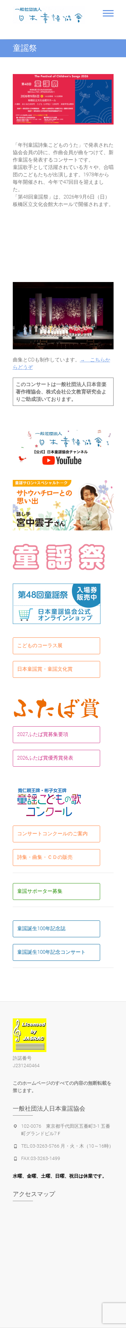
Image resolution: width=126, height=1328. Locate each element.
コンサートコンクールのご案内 (52, 834)
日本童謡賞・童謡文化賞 (45, 669)
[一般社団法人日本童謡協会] (49, 14)
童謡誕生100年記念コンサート (51, 952)
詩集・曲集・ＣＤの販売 (45, 857)
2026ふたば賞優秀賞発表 (45, 758)
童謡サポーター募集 (39, 891)
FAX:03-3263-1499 (40, 1158)
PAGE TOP (116, 1282)
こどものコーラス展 (39, 645)
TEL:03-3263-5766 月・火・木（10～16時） (67, 1146)
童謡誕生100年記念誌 (41, 928)
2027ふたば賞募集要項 (42, 734)
